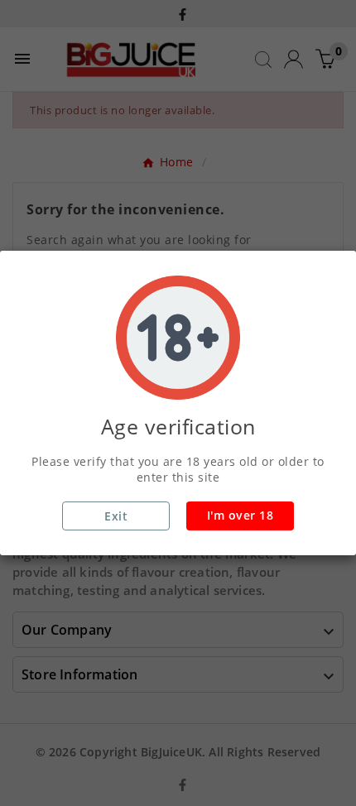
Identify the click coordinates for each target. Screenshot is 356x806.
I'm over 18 (240, 515)
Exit (115, 516)
